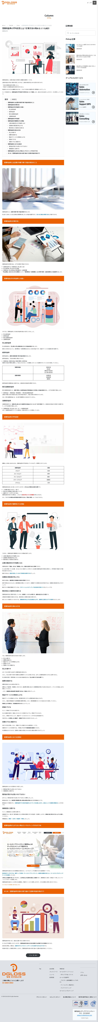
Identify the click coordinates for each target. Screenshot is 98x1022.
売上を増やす (12, 132)
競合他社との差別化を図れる (16, 128)
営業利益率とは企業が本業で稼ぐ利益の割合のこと (21, 102)
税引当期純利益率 (13, 114)
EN (91, 2)
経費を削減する (13, 135)
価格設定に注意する (14, 148)
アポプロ (11, 25)
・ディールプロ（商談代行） (67, 985)
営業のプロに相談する (14, 141)
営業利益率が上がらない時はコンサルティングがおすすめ (23, 151)
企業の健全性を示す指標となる (17, 123)
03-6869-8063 (7, 982)
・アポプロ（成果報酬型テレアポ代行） (69, 981)
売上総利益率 (12, 109)
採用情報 (51, 977)
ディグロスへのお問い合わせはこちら (11, 884)
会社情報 (51, 969)
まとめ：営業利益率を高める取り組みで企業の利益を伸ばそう (24, 153)
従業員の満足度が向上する (16, 125)
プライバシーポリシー (41, 997)
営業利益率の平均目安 (13, 118)
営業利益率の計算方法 (13, 105)
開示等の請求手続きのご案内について (88, 997)
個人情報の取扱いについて (69, 997)
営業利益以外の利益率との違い (16, 107)
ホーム (3, 25)
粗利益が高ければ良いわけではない (18, 146)
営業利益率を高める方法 (14, 130)
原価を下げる (12, 139)
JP (87, 2)
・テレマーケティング (65, 988)
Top (40, 969)
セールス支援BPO (64, 977)
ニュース (51, 974)
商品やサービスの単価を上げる (17, 137)
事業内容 (62, 969)
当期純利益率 (12, 116)
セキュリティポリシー (55, 997)
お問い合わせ (83, 975)
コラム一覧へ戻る (33, 955)
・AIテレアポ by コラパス (66, 974)
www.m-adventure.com (84, 1015)
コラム (18, 25)
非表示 (14, 99)
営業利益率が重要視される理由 (16, 121)
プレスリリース (53, 971)
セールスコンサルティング (67, 991)
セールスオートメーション (67, 971)
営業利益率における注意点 (15, 144)
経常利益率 (12, 111)
